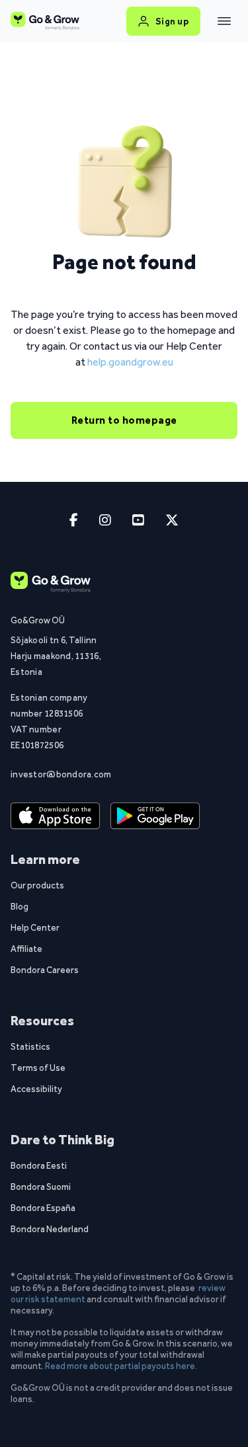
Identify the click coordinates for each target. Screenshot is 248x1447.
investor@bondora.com (56, 774)
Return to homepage (124, 420)
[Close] (224, 21)
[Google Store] (155, 815)
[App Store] (55, 815)
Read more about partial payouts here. (121, 1365)
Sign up (172, 21)
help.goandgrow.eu (130, 362)
